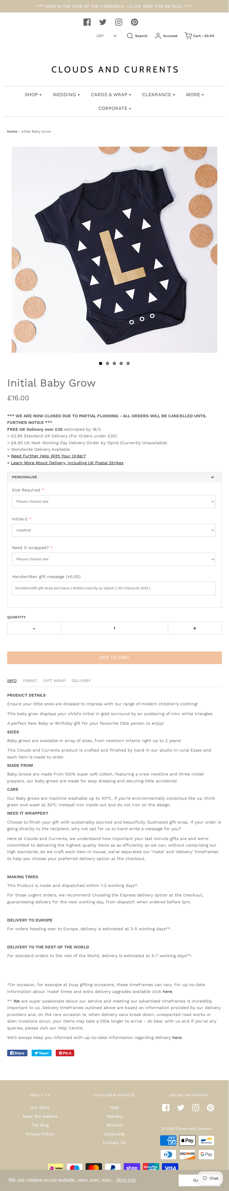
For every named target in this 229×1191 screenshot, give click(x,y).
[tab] (114, 477)
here (167, 991)
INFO (12, 680)
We (16, 1001)
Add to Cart (114, 657)
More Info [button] (126, 1180)
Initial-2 (19, 518)
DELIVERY (81, 680)
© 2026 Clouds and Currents (186, 1128)
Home (12, 131)
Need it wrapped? (30, 547)
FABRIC (30, 680)
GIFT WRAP (54, 680)
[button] (114, 477)
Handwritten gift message (46, 576)
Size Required (26, 490)
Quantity (16, 617)
